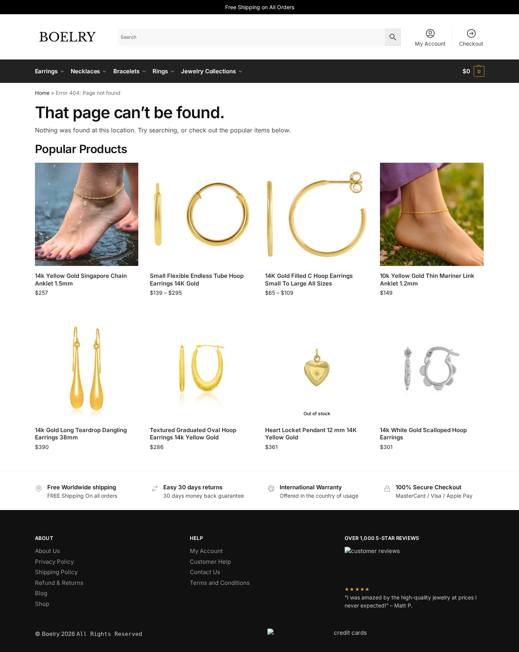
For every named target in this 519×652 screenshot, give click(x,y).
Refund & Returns (59, 582)
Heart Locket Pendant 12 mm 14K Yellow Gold (311, 433)
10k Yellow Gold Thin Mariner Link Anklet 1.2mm (427, 279)
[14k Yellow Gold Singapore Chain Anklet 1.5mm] (87, 214)
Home (42, 93)
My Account (430, 43)
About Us (47, 551)
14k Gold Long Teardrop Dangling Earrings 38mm (81, 433)
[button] (473, 71)
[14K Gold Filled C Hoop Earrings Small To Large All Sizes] (317, 214)
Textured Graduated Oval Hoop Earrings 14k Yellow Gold (193, 433)
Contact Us (205, 572)
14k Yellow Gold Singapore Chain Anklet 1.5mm (81, 279)
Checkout (471, 43)
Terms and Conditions (220, 582)
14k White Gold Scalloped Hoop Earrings (423, 433)
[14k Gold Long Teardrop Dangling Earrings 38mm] (87, 368)
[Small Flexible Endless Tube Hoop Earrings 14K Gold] (202, 214)
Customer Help (210, 561)
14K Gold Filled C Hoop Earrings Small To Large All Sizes (309, 279)
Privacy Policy (54, 561)
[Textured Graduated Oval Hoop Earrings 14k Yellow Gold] (202, 368)
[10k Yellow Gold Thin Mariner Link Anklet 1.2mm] (432, 214)
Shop (42, 603)
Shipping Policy (56, 572)
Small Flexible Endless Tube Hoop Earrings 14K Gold (197, 279)
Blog (41, 593)
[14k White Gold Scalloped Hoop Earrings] (432, 368)
